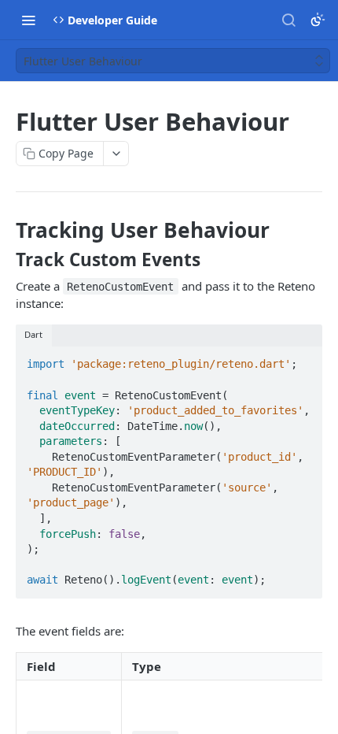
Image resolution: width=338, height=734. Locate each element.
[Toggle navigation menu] (28, 19)
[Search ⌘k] (288, 19)
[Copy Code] (303, 360)
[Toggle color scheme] (317, 19)
